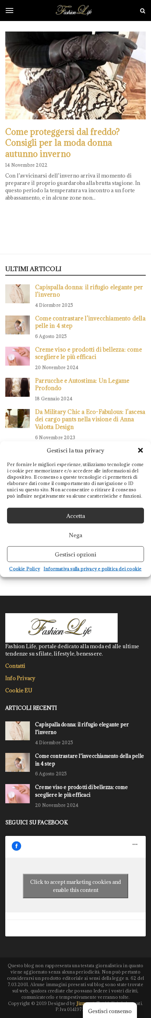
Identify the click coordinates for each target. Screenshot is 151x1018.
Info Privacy (20, 678)
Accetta (75, 515)
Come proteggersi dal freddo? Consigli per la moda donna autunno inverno (62, 142)
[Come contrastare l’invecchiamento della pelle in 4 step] (17, 325)
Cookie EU (18, 690)
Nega (75, 534)
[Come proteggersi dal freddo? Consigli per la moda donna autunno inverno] (75, 75)
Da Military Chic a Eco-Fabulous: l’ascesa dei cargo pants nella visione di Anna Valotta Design (90, 419)
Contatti (15, 666)
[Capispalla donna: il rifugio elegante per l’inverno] (17, 293)
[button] (140, 450)
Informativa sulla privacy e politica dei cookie (93, 569)
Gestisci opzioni (75, 554)
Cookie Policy (24, 569)
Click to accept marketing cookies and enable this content (75, 886)
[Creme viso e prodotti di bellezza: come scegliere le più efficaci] (17, 356)
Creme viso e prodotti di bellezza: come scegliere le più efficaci (88, 353)
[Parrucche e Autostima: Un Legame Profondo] (17, 387)
